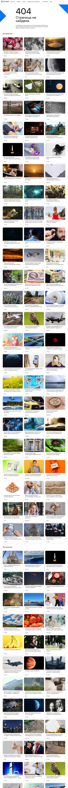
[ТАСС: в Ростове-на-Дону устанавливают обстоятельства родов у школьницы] (34, 68)
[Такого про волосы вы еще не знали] (55, 153)
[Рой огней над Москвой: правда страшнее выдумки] (34, 708)
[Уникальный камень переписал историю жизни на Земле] (55, 47)
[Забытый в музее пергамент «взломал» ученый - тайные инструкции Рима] (13, 618)
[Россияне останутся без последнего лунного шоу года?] (13, 237)
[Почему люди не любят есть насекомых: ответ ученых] (55, 449)
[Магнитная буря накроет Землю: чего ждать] (34, 174)
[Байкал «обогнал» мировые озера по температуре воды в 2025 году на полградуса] (55, 385)
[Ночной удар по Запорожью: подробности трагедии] (34, 406)
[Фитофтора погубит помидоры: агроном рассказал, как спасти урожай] (34, 751)
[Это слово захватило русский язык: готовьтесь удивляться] (55, 427)
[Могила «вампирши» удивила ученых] (55, 772)
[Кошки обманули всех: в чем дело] (13, 174)
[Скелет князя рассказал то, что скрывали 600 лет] (13, 687)
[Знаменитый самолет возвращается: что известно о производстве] (55, 132)
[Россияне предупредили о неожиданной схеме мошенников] (13, 343)
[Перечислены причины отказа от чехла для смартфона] (55, 364)
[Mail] (2, 1)
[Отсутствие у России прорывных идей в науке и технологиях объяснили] (13, 427)
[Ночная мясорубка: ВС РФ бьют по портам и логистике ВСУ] (13, 280)
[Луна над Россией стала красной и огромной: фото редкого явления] (55, 89)
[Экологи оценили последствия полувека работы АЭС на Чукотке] (13, 195)
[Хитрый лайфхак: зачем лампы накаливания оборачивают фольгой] (34, 258)
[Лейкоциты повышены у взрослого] (34, 512)
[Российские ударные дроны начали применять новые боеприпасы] (13, 322)
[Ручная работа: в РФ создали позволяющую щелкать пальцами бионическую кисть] (13, 596)
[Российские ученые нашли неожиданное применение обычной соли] (34, 153)
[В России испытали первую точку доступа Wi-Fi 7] (34, 364)
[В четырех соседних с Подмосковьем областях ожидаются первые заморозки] (55, 195)
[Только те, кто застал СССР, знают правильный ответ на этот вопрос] (34, 216)
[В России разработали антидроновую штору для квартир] (55, 174)
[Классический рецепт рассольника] (55, 406)
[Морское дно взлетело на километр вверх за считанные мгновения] (13, 751)
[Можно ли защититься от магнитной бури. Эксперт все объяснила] (34, 491)
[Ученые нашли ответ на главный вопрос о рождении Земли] (13, 364)
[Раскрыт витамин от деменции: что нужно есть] (55, 237)
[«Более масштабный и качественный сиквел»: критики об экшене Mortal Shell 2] (55, 575)
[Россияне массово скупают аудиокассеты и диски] (55, 470)
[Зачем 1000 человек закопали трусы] (34, 89)
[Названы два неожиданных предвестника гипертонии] (13, 132)
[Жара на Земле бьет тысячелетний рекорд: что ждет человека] (13, 258)
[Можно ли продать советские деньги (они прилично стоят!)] (34, 280)
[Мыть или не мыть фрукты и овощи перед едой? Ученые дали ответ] (55, 280)
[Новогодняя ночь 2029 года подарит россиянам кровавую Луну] (55, 343)
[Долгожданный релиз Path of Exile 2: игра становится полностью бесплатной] (34, 596)
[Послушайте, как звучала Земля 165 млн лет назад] (13, 449)
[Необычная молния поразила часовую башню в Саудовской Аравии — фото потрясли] (13, 575)
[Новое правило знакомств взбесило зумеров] (55, 216)
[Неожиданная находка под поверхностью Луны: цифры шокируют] (34, 47)
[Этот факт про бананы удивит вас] (13, 772)
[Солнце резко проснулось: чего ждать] (34, 195)
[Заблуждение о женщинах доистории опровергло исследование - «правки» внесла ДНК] (55, 111)
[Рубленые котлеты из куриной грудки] (55, 639)
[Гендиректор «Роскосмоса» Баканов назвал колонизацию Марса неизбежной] (55, 596)
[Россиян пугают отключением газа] (34, 237)
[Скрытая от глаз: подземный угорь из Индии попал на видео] (55, 491)
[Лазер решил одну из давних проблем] (34, 343)
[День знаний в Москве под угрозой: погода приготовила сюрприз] (34, 772)
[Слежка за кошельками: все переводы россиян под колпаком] (34, 618)
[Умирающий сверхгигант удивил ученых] (34, 730)
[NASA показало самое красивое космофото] (13, 639)
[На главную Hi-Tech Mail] (6, 1)
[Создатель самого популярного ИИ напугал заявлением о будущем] (13, 660)
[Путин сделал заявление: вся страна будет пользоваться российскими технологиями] (34, 111)
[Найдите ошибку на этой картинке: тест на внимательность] (13, 533)
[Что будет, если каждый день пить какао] (55, 708)
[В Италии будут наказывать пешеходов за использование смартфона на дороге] (55, 618)
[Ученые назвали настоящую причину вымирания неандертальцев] (13, 216)
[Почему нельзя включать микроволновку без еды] (34, 132)
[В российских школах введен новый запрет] (55, 533)
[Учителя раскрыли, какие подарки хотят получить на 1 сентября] (55, 512)
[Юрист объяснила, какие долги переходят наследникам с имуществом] (55, 554)
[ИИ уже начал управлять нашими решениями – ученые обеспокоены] (34, 639)
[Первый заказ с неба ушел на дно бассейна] (13, 406)
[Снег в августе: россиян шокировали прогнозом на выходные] (13, 301)
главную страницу (30, 28)
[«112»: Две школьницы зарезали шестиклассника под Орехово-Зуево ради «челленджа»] (55, 687)
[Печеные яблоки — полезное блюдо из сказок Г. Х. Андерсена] (13, 554)
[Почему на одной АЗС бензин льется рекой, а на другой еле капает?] (13, 512)
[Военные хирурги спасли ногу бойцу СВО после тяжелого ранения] (34, 427)
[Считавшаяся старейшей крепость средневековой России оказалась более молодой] (34, 301)
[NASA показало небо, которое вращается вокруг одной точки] (34, 533)
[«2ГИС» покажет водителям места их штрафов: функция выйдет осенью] (13, 470)
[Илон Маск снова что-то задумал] (13, 111)
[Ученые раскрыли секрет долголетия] (13, 68)
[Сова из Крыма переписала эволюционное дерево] (34, 322)
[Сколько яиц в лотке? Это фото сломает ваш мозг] (13, 491)
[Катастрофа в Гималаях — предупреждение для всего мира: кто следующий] (13, 708)
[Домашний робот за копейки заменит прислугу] (34, 575)
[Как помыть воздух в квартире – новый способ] (34, 385)
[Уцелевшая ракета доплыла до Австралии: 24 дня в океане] (34, 687)
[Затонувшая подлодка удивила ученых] (13, 730)
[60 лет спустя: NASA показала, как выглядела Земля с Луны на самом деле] (55, 68)
